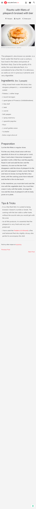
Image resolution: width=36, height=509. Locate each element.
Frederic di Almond (21, 230)
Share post (27, 18)
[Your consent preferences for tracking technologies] (33, 506)
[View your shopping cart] (30, 2)
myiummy (18, 244)
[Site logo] (11, 2)
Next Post (31, 252)
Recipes (9, 18)
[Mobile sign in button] (26, 2)
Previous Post (5, 249)
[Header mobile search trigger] (34, 2)
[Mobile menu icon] (2, 2)
